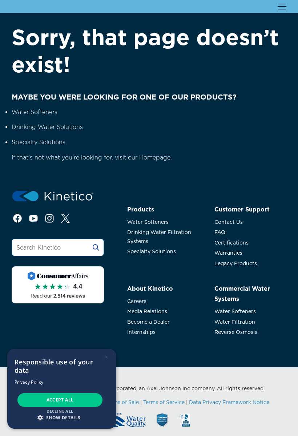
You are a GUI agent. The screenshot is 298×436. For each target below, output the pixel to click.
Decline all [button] (60, 411)
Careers (136, 301)
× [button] (105, 357)
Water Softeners (34, 112)
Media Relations (147, 311)
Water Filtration (234, 322)
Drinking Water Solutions (47, 127)
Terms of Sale (122, 402)
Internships (141, 332)
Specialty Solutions (38, 142)
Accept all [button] (60, 400)
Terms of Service (164, 402)
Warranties (228, 253)
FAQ (219, 232)
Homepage (154, 157)
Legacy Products (235, 263)
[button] (62, 417)
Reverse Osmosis (235, 332)
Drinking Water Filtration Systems (159, 236)
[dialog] (61, 389)
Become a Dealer (148, 322)
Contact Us (228, 222)
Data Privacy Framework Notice (229, 402)
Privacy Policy (29, 382)
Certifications (231, 243)
